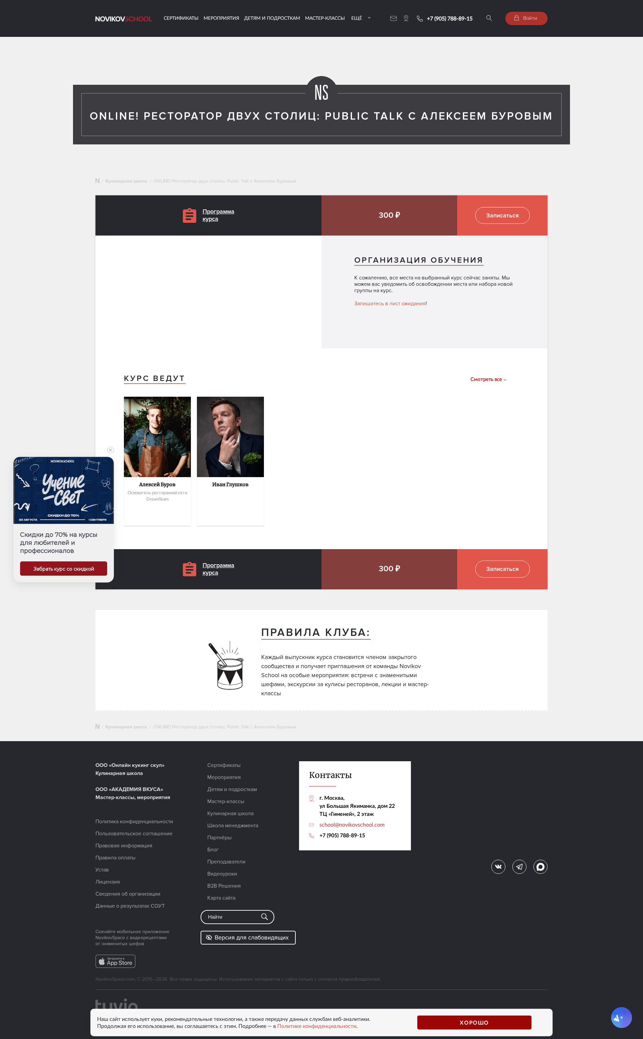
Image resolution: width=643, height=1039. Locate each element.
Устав (102, 869)
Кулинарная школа (126, 181)
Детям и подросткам (272, 18)
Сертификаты (181, 18)
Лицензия (107, 882)
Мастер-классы (325, 18)
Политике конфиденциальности (316, 1026)
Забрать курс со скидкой (63, 569)
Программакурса (218, 215)
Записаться (502, 215)
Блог (213, 849)
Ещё (356, 18)
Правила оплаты (115, 857)
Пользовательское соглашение (133, 833)
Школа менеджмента (232, 825)
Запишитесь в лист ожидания (390, 303)
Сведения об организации (127, 894)
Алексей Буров (157, 484)
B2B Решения (224, 886)
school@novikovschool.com (351, 824)
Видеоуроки (222, 873)
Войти (529, 17)
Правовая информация (123, 845)
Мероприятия (221, 18)
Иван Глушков (230, 484)
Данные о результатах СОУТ (130, 906)
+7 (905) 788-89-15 (450, 18)
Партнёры (219, 837)
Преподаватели (226, 861)
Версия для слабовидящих (252, 937)
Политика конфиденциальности (134, 821)
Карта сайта (221, 898)
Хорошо (474, 1022)
